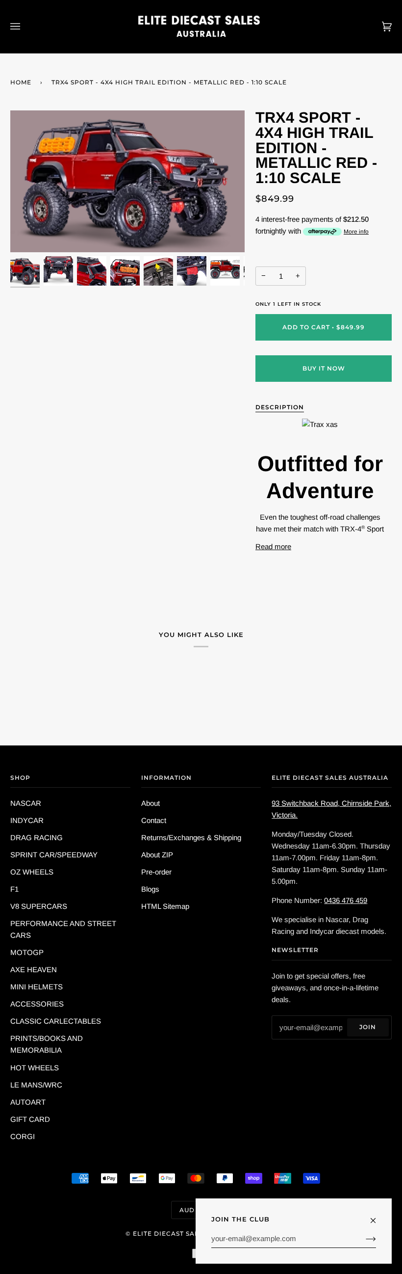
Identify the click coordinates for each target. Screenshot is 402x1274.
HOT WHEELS (34, 1067)
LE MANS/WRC (36, 1085)
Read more (273, 546)
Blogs (150, 889)
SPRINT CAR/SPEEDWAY (54, 854)
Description (279, 407)
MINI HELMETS (36, 986)
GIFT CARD (30, 1119)
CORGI (22, 1136)
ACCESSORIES (37, 1004)
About (150, 803)
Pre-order (156, 872)
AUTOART (28, 1102)
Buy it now (323, 368)
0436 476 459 (345, 900)
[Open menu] (25, 26)
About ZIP (157, 854)
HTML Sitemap (165, 906)
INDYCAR (27, 820)
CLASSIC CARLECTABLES (55, 1021)
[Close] (377, 1215)
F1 (14, 889)
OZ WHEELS (31, 872)
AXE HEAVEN (33, 969)
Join (367, 1027)
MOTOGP (27, 952)
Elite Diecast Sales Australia (190, 1233)
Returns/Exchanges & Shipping (191, 837)
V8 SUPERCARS (38, 906)
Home (20, 82)
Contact (153, 820)
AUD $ (190, 1210)
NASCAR (25, 803)
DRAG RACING (36, 837)
